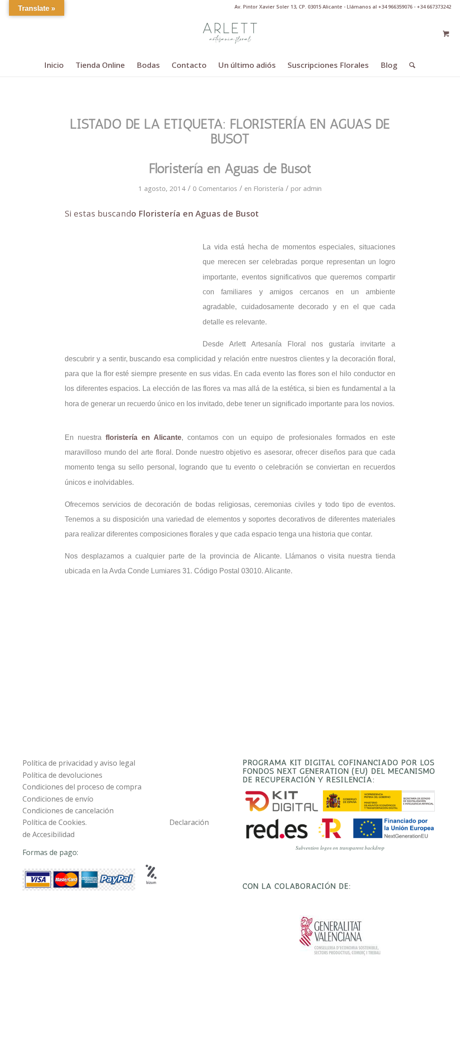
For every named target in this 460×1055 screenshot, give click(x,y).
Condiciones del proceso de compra (82, 787)
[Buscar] (409, 65)
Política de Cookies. (54, 822)
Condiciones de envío (57, 799)
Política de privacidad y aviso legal (78, 763)
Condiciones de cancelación (68, 811)
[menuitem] (54, 65)
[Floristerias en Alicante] (229, 33)
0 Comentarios (215, 188)
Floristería (268, 188)
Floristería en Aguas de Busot (230, 168)
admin (312, 188)
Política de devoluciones (62, 775)
